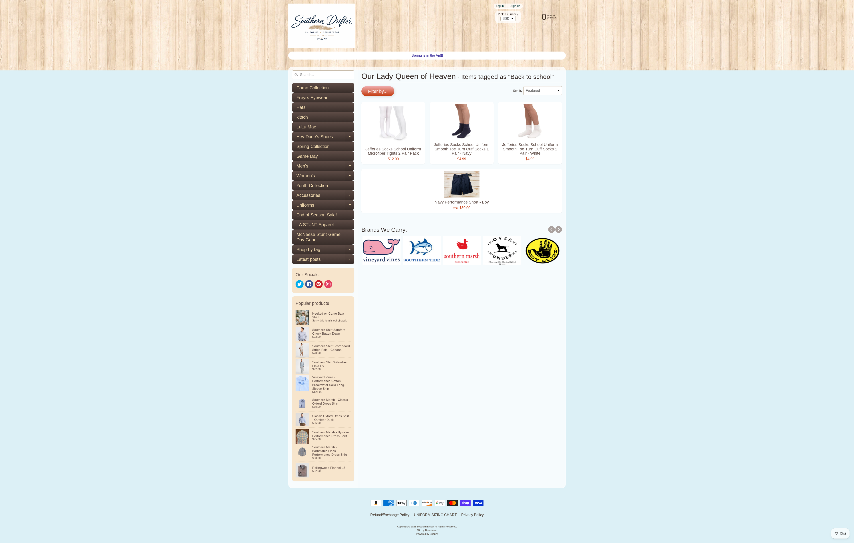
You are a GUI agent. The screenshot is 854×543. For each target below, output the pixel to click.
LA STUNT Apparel (315, 224)
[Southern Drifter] (321, 26)
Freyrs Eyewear (312, 97)
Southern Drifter (425, 526)
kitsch (302, 117)
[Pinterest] (319, 284)
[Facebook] (309, 284)
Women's (325, 177)
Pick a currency (508, 14)
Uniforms (325, 206)
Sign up (515, 6)
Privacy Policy (472, 515)
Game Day (307, 156)
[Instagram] (328, 284)
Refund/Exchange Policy (389, 515)
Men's (325, 167)
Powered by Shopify (427, 534)
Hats (301, 107)
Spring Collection (313, 146)
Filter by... (378, 91)
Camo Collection (312, 87)
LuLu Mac (306, 126)
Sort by (517, 90)
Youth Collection (312, 185)
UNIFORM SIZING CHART (435, 515)
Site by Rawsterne (427, 530)
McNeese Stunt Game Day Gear (318, 237)
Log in (500, 6)
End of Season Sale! (316, 214)
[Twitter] (300, 284)
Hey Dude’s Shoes (325, 138)
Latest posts (325, 260)
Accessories (325, 196)
